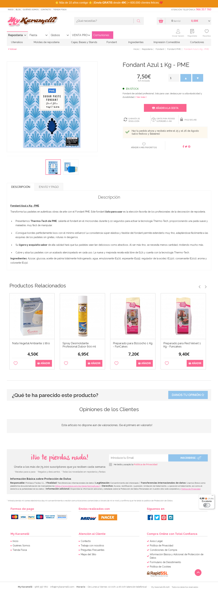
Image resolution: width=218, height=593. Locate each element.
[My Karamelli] (32, 21)
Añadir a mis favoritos (144, 147)
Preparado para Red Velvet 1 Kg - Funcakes (182, 345)
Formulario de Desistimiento (165, 562)
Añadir (45, 363)
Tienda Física (59, 10)
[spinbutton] (173, 78)
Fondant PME (174, 49)
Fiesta (33, 35)
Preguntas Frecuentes (92, 550)
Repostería (15, 35)
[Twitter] (157, 517)
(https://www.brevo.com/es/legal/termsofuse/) (77, 486)
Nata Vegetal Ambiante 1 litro (31, 343)
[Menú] (213, 496)
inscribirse (188, 458)
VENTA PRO (80, 35)
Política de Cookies (160, 566)
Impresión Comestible (167, 42)
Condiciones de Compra (163, 550)
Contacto (46, 10)
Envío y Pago (49, 187)
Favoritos (207, 36)
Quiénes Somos (31, 10)
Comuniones (101, 35)
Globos (55, 35)
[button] (185, 78)
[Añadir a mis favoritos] (15, 363)
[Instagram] (171, 517)
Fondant (112, 42)
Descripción (20, 187)
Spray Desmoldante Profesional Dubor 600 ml (79, 345)
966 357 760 (203, 9)
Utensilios (17, 42)
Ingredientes (135, 42)
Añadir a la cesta (167, 108)
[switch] (206, 505)
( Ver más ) (140, 97)
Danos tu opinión (186, 395)
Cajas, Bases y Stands (84, 42)
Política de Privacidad (145, 464)
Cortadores (197, 42)
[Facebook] (150, 517)
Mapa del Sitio (88, 554)
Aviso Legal (156, 541)
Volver (13, 49)
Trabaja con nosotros (92, 545)
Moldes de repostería (46, 42)
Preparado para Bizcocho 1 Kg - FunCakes (132, 345)
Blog (18, 10)
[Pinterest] (164, 517)
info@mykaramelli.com (62, 587)
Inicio (10, 10)
